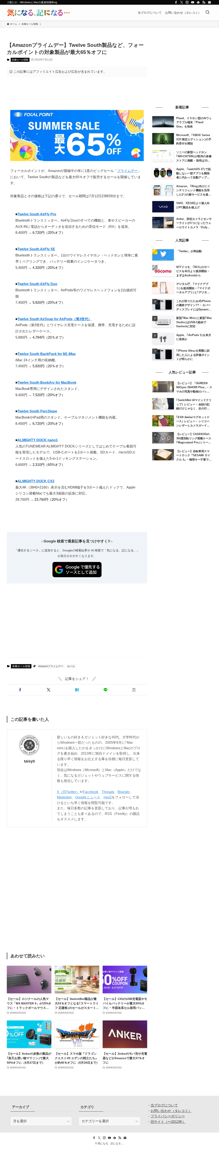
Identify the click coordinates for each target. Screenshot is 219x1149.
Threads (108, 792)
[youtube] (192, 2)
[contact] (209, 2)
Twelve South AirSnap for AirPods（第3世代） (55, 319)
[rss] (204, 2)
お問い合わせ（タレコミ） (171, 1111)
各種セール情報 (20, 59)
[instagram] (187, 2)
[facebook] (176, 2)
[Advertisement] (77, 93)
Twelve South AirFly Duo (37, 284)
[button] (20, 689)
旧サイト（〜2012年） (168, 1122)
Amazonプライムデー (50, 666)
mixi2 (108, 797)
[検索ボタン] (207, 13)
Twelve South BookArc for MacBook (47, 382)
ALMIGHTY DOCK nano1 (38, 440)
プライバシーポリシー (168, 1116)
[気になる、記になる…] (38, 12)
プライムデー (127, 171)
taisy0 (29, 761)
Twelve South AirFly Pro (37, 214)
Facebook (90, 792)
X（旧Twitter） (68, 792)
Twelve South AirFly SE (36, 249)
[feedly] (198, 2)
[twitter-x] (181, 2)
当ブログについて (164, 1105)
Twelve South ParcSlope (37, 411)
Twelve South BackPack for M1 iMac (47, 354)
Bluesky (124, 792)
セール (71, 666)
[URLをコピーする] (133, 689)
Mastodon (64, 797)
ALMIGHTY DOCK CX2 (36, 481)
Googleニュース (87, 797)
